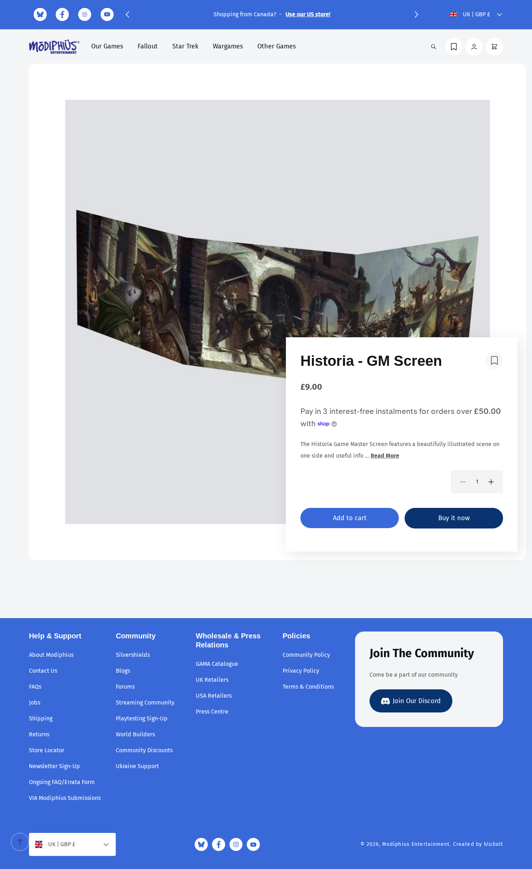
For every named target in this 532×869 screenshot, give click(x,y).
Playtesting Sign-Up (142, 718)
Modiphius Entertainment (416, 844)
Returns (39, 734)
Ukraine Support (137, 766)
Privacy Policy (301, 670)
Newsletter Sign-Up (54, 766)
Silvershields (133, 654)
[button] (127, 14)
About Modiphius (51, 654)
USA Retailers (214, 695)
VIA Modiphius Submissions (65, 798)
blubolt (493, 844)
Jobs (34, 702)
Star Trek (185, 46)
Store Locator (46, 750)
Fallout (148, 46)
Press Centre (212, 711)
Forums (125, 686)
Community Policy (306, 654)
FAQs (35, 686)
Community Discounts (144, 750)
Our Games (107, 46)
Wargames (228, 46)
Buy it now (454, 518)
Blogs (123, 670)
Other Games (276, 46)
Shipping (40, 718)
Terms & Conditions (308, 686)
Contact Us (43, 670)
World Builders (135, 734)
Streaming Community (145, 702)
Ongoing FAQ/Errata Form (62, 782)
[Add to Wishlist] (494, 360)
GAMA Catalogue (217, 663)
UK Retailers (212, 679)
